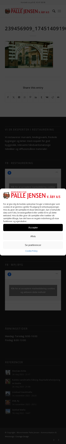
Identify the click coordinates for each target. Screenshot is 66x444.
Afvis (33, 236)
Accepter (33, 227)
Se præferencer (33, 245)
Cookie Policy (31, 251)
